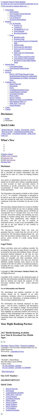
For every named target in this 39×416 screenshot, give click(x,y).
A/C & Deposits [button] (15, 23)
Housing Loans (19, 37)
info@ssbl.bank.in (8, 371)
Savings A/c (18, 25)
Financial (8, 70)
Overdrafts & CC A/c (21, 29)
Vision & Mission (16, 16)
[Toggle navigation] (28, 6)
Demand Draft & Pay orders (23, 76)
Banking (8, 21)
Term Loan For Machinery (23, 47)
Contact (8, 109)
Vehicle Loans (19, 45)
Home (7, 118)
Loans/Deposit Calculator (18, 92)
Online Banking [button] (20, 2)
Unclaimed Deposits (16, 94)
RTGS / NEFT (15, 74)
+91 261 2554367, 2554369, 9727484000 (16, 368)
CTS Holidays (10, 408)
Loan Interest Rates (16, 66)
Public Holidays (11, 404)
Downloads (13, 86)
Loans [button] (12, 35)
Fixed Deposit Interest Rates (19, 68)
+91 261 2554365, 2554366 (11, 366)
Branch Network (15, 84)
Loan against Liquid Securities (24, 57)
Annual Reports (15, 105)
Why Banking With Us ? (18, 101)
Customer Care (10, 82)
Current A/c (18, 27)
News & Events (7, 132)
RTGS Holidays (11, 406)
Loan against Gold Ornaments (24, 59)
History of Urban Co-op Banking (21, 99)
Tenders (17, 130)
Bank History (14, 12)
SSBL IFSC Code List (17, 103)
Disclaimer (4, 346)
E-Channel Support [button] (7, 2)
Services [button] (8, 72)
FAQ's (12, 88)
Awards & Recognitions (18, 19)
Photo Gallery (14, 96)
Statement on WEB (20, 78)
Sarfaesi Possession (12, 410)
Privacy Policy (14, 346)
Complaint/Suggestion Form (19, 90)
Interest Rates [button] (9, 64)
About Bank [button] (9, 10)
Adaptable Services (17, 351)
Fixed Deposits (19, 31)
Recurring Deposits (20, 33)
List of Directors (15, 18)
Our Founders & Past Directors (20, 14)
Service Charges (15, 98)
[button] (4, 162)
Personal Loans (19, 39)
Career (7, 107)
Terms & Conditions (27, 346)
